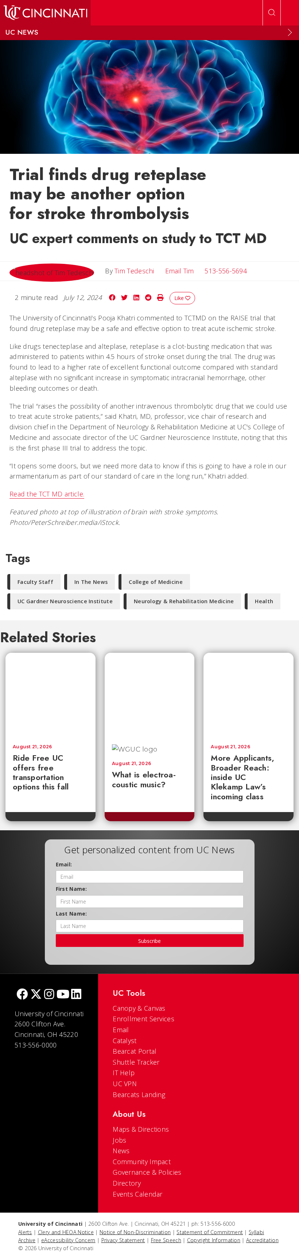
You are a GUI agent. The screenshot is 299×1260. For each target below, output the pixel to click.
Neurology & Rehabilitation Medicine (184, 601)
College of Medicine (156, 581)
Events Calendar (138, 1194)
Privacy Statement (123, 1240)
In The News (91, 581)
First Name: (71, 888)
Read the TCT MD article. (46, 493)
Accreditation (262, 1240)
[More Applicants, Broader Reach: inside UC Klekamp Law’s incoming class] (248, 695)
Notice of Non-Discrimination (135, 1232)
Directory (127, 1183)
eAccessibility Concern (68, 1240)
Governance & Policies (147, 1172)
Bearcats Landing (139, 1094)
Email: (64, 864)
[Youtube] (63, 994)
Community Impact (142, 1161)
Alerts (25, 1232)
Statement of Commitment (209, 1232)
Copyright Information (213, 1240)
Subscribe (149, 940)
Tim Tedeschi (134, 270)
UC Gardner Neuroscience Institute (65, 601)
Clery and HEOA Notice (66, 1232)
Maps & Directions (141, 1129)
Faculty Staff (35, 581)
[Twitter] (36, 994)
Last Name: (71, 913)
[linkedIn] (76, 994)
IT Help (124, 1072)
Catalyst (124, 1040)
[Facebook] (22, 994)
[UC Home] (45, 13)
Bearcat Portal (134, 1051)
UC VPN (125, 1083)
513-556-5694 (226, 270)
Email (121, 1029)
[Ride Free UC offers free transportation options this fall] (50, 695)
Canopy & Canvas (139, 1008)
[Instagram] (49, 994)
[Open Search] (272, 13)
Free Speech (166, 1240)
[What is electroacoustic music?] (156, 695)
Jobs (119, 1140)
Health (264, 601)
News (121, 1150)
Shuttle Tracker (136, 1062)
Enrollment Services (143, 1018)
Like (179, 297)
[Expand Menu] (290, 32)
